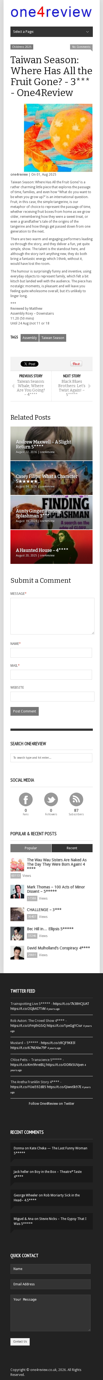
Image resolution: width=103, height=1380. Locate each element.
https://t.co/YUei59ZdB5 (28, 1087)
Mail (15, 666)
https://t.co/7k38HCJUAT (71, 1004)
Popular (31, 848)
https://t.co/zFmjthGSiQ (28, 1026)
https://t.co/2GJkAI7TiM (28, 1009)
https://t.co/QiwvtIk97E (64, 1087)
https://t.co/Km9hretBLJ (27, 1065)
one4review (19, 174)
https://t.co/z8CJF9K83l (58, 1043)
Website (17, 687)
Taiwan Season (52, 338)
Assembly (30, 338)
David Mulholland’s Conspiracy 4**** (58, 948)
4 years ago (53, 1008)
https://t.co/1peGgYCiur (64, 1026)
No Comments (81, 46)
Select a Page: (23, 32)
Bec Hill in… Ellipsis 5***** (50, 929)
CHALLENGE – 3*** (44, 910)
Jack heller (21, 1172)
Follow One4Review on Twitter (51, 1104)
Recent (72, 848)
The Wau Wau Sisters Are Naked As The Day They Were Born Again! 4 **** (57, 864)
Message (18, 594)
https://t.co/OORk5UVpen (65, 1065)
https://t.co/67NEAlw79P (28, 1048)
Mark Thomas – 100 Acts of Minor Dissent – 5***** (56, 889)
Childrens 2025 (22, 46)
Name (15, 644)
